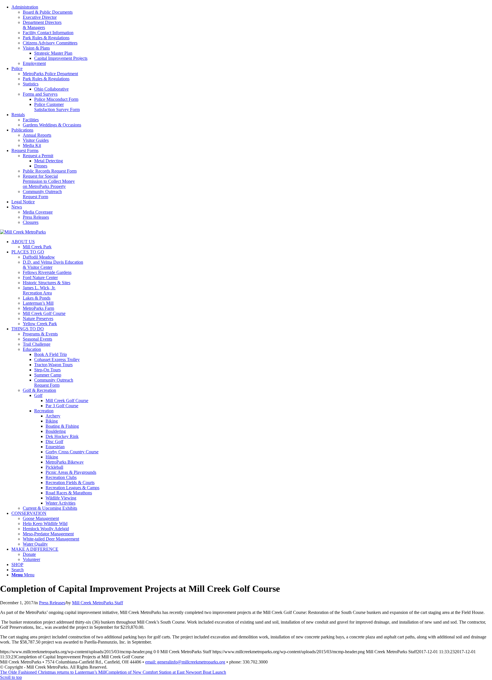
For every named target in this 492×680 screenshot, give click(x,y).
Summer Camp (47, 374)
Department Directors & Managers (42, 25)
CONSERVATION (28, 513)
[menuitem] (251, 35)
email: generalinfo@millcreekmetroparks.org (185, 661)
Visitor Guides (36, 140)
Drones (40, 165)
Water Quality (35, 544)
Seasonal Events (37, 339)
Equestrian (55, 446)
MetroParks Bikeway (65, 462)
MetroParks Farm (38, 308)
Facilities (31, 119)
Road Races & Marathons (69, 492)
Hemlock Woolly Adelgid (46, 528)
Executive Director (40, 17)
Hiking (52, 456)
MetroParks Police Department (50, 73)
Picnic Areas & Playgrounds (71, 472)
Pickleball (54, 467)
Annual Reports (37, 135)
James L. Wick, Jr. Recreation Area (39, 290)
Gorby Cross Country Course (72, 451)
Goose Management (41, 518)
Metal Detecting (48, 160)
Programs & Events (40, 333)
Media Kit (32, 145)
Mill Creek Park (37, 246)
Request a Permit (38, 155)
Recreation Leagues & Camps (72, 487)
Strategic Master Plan (53, 53)
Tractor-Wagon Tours (53, 364)
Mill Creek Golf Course (44, 313)
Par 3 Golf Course (62, 405)
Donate (29, 554)
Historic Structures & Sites (46, 282)
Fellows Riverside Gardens (47, 272)
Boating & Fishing (62, 426)
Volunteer (31, 559)
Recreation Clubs (61, 477)
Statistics (30, 83)
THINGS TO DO (27, 328)
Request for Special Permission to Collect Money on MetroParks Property (49, 181)
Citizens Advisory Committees (50, 42)
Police (16, 68)
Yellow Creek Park (40, 323)
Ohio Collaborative (51, 89)
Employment (34, 63)
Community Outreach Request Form (42, 194)
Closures (30, 222)
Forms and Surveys (40, 94)
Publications (22, 130)
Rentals (18, 114)
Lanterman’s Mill (38, 303)
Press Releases (36, 217)
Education (32, 349)
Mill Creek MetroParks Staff (97, 602)
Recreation (44, 410)
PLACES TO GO (27, 251)
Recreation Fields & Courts (70, 482)
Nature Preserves (38, 318)
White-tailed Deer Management (51, 538)
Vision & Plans (36, 48)
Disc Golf (54, 441)
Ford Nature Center (40, 277)
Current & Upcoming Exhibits (50, 508)
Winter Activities (60, 503)
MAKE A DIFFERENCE (34, 549)
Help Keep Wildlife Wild (45, 523)
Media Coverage (38, 212)
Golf (38, 395)
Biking (52, 421)
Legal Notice (23, 201)
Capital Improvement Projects (60, 58)
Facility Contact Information (48, 32)
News (16, 206)
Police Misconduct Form (56, 99)
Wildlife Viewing (61, 497)
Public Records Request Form (50, 171)
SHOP (17, 564)
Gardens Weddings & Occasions (52, 124)
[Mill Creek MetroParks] (23, 232)
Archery (53, 415)
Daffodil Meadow (39, 257)
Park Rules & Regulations (46, 37)
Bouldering (56, 431)
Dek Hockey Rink (62, 436)
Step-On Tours (47, 369)
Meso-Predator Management (48, 533)
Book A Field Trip (50, 354)
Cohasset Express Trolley (57, 359)
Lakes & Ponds (36, 298)
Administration (24, 7)
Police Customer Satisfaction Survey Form (57, 107)
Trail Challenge (36, 344)
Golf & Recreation (39, 390)
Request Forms (24, 150)
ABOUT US (23, 241)
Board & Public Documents (48, 12)
